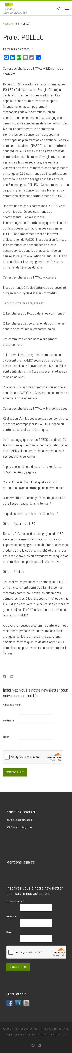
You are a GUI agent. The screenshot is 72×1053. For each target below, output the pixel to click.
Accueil (7, 23)
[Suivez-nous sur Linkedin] (11, 676)
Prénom (8, 720)
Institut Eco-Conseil (26, 1028)
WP (22, 1034)
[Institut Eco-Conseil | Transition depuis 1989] (9, 6)
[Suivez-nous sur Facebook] (5, 676)
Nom (6, 736)
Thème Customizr (57, 1034)
